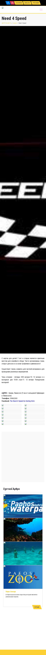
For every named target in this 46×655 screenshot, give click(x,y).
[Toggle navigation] (41, 9)
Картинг (15, 23)
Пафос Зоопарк (11, 592)
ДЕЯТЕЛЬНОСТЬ (7, 23)
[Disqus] (23, 622)
